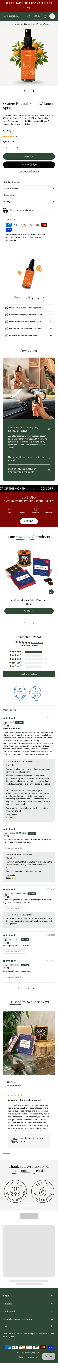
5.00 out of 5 (37, 642)
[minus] (6, 147)
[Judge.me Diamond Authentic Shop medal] (20, 692)
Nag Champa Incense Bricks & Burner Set (29, 600)
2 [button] (23, 988)
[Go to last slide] (24, 91)
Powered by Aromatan (29, 1357)
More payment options (29, 171)
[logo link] (15, 1191)
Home (11, 24)
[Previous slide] (24, 622)
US (38, 16)
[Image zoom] (29, 57)
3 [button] (28, 988)
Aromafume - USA (33, 1353)
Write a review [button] (29, 674)
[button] (29, 156)
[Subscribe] (51, 1326)
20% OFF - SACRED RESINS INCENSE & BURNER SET (29, 3)
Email (7, 1326)
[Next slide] (33, 91)
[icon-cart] (45, 16)
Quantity (8, 141)
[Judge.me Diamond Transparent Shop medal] (35, 692)
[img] (9, 718)
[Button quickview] (51, 591)
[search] (28, 16)
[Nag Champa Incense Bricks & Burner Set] (29, 570)
